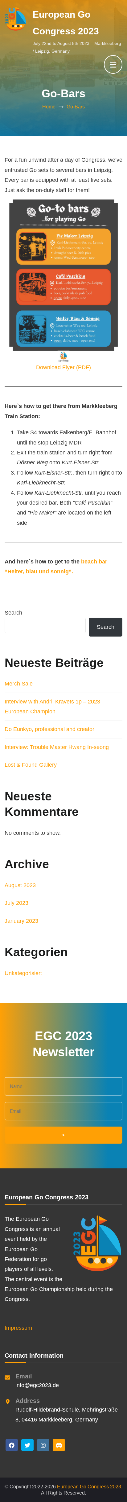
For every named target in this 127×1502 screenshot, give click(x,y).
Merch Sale (19, 684)
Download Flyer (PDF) (63, 367)
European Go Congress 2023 (89, 1486)
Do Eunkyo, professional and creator (49, 729)
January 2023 (21, 921)
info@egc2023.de (37, 1385)
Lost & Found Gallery (31, 765)
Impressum (18, 1328)
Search (13, 613)
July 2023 (16, 903)
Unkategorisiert (23, 973)
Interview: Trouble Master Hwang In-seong (57, 747)
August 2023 (20, 885)
